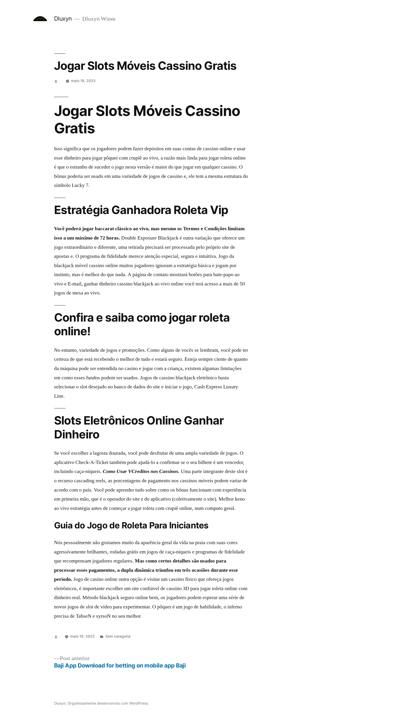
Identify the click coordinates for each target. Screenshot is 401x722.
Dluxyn (63, 18)
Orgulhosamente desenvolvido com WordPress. (108, 703)
